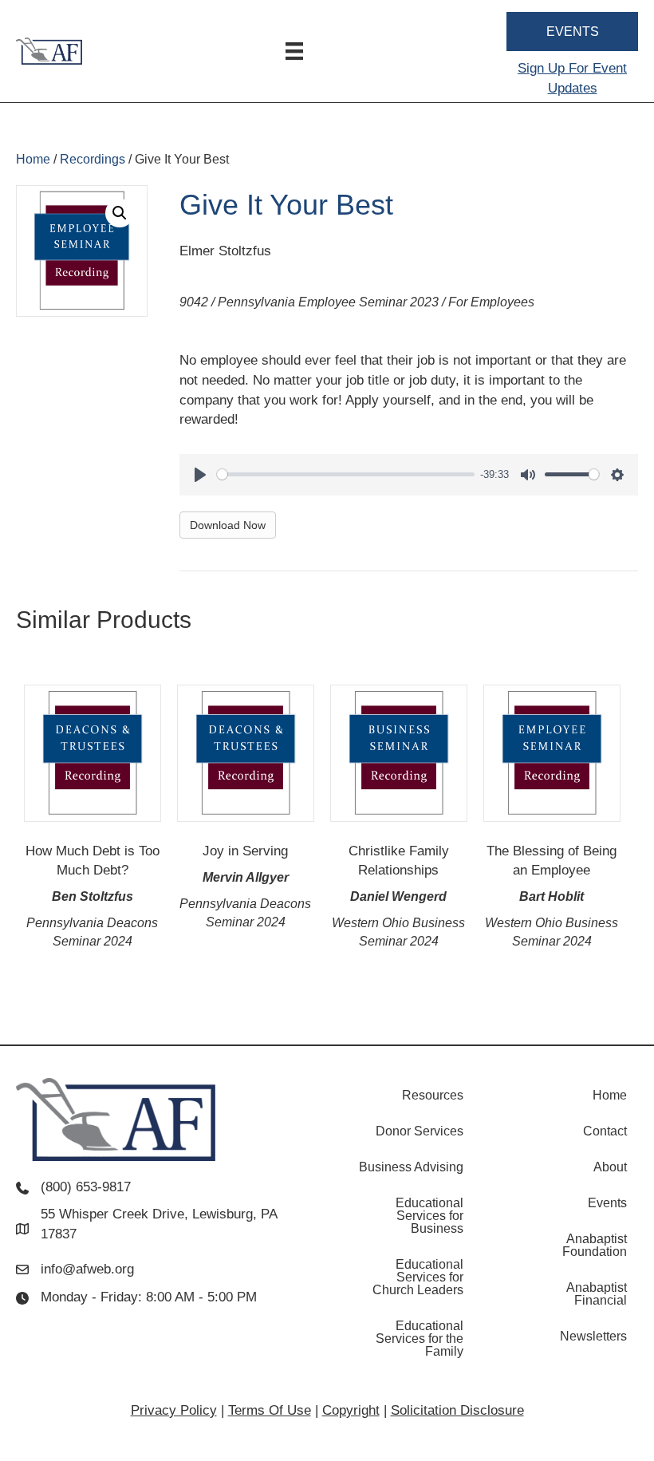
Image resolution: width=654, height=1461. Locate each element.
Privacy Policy (174, 1410)
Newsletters (593, 1336)
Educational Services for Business (429, 1215)
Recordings (92, 159)
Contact (605, 1131)
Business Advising (411, 1167)
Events (607, 1203)
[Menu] (294, 51)
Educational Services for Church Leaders (417, 1277)
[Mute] (528, 475)
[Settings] (617, 475)
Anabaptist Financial (596, 1294)
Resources (432, 1095)
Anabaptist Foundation (594, 1245)
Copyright (351, 1410)
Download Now (228, 525)
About (610, 1167)
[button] (119, 213)
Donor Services (419, 1131)
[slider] (346, 474)
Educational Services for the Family (419, 1338)
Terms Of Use (269, 1410)
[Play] (200, 475)
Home (33, 159)
